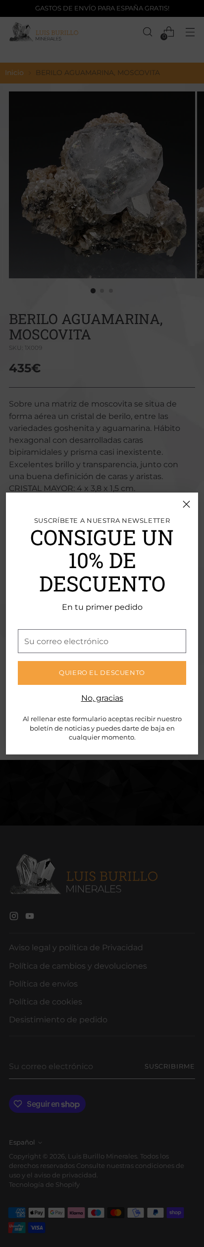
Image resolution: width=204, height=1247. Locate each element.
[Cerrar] (186, 504)
